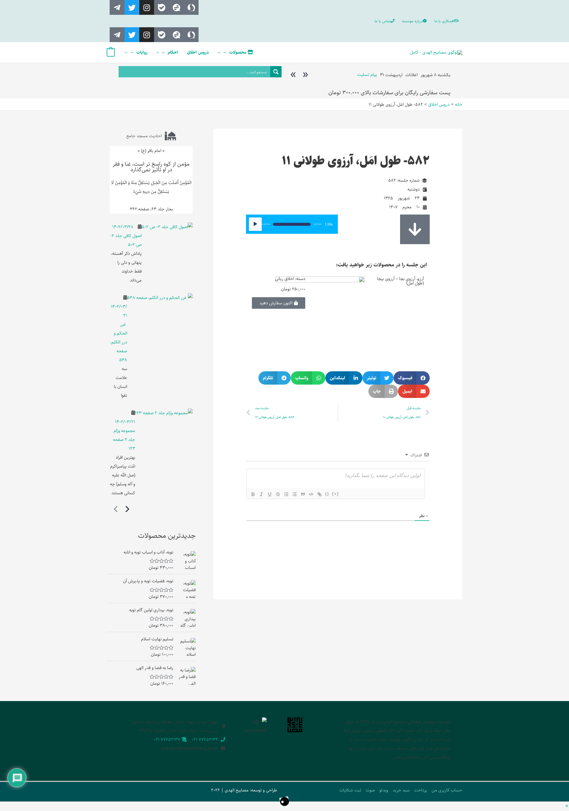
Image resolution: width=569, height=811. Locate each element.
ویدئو (383, 790)
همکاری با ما (444, 21)
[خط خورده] (278, 494)
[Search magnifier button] (276, 71)
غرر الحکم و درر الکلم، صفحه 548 (118, 342)
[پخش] (255, 224)
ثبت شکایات (350, 790)
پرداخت (420, 790)
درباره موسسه (412, 21)
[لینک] (319, 494)
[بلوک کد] (311, 494)
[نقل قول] (303, 494)
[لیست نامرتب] (294, 494)
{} (327, 494)
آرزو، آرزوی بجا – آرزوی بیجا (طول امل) (400, 281)
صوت (370, 790)
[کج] (261, 494)
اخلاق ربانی (284, 278)
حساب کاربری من (446, 790)
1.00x (329, 224)
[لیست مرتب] (286, 494)
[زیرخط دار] (270, 494)
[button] (412, 378)
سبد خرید (401, 790)
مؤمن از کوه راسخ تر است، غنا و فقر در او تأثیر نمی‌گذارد (151, 167)
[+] (335, 494)
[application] (226, 52)
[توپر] (253, 494)
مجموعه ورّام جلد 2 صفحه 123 (124, 439)
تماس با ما (383, 21)
